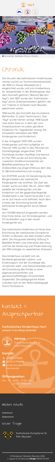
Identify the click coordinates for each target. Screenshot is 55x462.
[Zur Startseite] (20, 12)
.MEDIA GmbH (39, 458)
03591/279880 (14, 358)
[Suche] (47, 19)
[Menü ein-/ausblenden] (50, 26)
